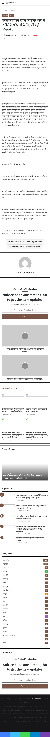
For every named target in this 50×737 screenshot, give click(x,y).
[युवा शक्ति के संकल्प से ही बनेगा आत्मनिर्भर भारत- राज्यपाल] (8, 541)
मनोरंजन (5, 609)
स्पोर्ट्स (5, 631)
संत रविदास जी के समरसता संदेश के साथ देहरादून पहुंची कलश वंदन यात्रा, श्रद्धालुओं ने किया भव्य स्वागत (37, 435)
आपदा (5, 598)
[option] (25, 467)
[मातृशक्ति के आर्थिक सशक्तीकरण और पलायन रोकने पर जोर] (37, 400)
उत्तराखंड (12, 11)
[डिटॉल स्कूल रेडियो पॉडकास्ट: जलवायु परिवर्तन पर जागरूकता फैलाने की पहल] (8, 508)
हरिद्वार (5, 620)
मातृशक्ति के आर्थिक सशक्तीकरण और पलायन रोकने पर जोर (36, 410)
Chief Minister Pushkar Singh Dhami (25, 241)
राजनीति (5, 575)
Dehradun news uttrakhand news (25, 246)
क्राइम (5, 571)
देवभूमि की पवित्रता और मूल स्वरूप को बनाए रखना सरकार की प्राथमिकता (13, 410)
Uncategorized (9, 635)
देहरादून (11, 15)
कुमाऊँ (5, 628)
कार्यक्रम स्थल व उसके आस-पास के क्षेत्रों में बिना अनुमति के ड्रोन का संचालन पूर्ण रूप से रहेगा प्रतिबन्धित (30, 529)
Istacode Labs (37, 699)
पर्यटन (5, 594)
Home (6, 11)
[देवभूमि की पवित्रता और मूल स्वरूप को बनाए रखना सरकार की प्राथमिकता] (13, 400)
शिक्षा (4, 583)
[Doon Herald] (11, 3)
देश (4, 601)
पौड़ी (4, 643)
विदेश (4, 613)
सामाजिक (5, 590)
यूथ (4, 616)
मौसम (4, 639)
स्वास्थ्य (5, 579)
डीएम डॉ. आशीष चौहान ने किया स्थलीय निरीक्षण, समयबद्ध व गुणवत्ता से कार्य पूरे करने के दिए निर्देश (13, 435)
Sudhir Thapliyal (10, 35)
